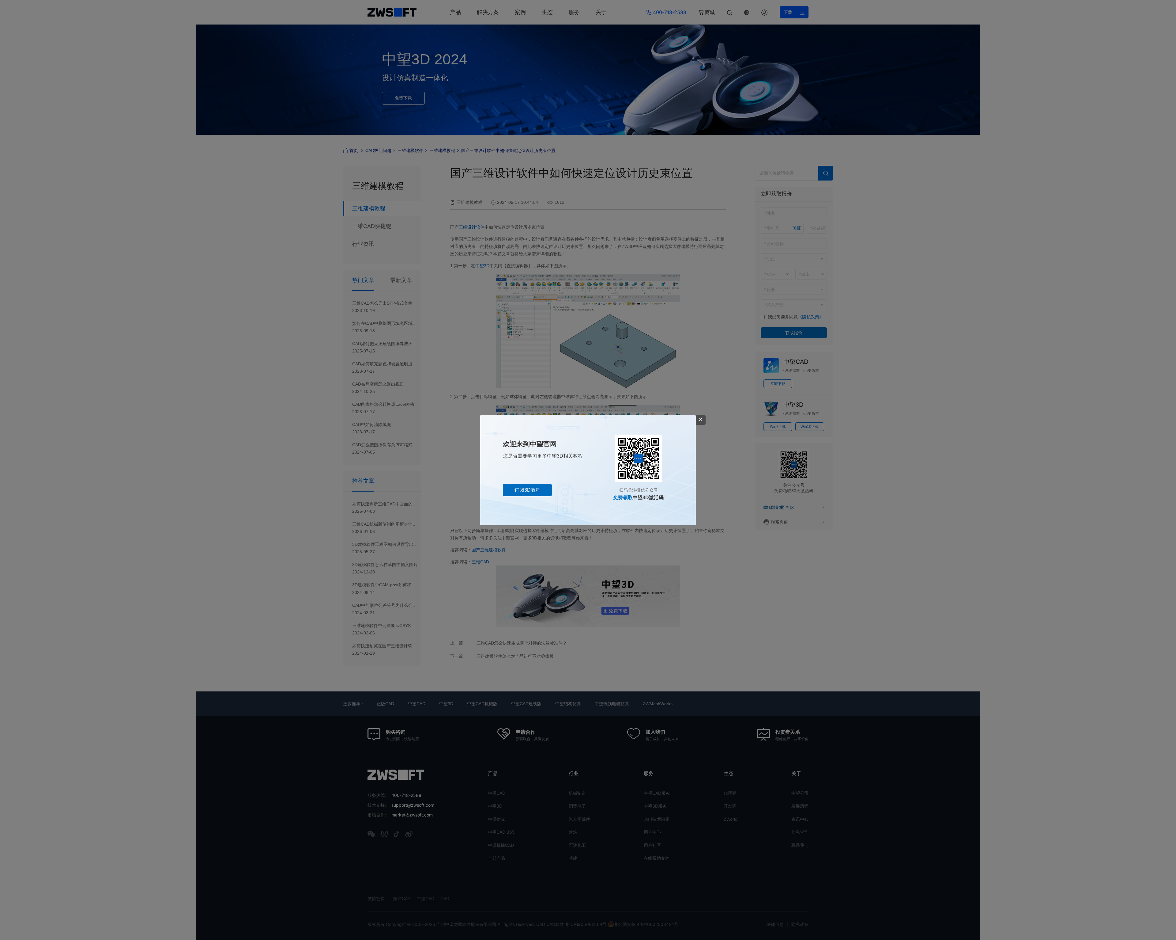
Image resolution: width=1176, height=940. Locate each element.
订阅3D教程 (527, 490)
